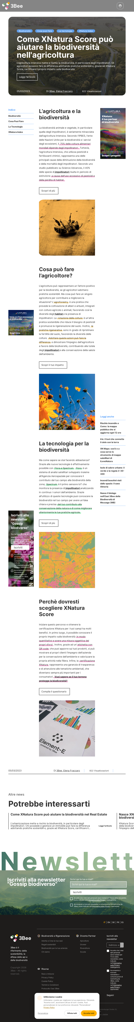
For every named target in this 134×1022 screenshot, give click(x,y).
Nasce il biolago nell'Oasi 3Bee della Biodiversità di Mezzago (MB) (110, 498)
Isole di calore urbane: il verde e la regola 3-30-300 (112, 470)
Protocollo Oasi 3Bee (50, 988)
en (109, 922)
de (113, 922)
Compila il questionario (53, 691)
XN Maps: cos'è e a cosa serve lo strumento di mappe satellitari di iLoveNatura (110, 455)
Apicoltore (84, 941)
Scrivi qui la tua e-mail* (20, 536)
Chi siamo (45, 952)
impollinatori (62, 172)
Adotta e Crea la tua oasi (52, 941)
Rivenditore (85, 948)
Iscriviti (18, 547)
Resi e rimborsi (47, 974)
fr (118, 922)
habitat (58, 314)
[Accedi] (120, 5)
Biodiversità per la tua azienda (54, 948)
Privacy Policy (47, 977)
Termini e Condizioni (50, 985)
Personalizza (43, 1013)
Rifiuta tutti (72, 1013)
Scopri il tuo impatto (52, 365)
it (104, 922)
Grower (83, 944)
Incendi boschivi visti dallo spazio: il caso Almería (110, 483)
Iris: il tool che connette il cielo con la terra (112, 441)
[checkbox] (12, 555)
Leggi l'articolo (27, 77)
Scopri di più (48, 190)
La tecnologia (15, 126)
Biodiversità (14, 116)
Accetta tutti (88, 1013)
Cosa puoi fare (16, 121)
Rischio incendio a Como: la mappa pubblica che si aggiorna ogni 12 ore (110, 428)
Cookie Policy (47, 981)
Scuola (83, 952)
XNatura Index (15, 132)
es (122, 922)
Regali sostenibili (48, 944)
